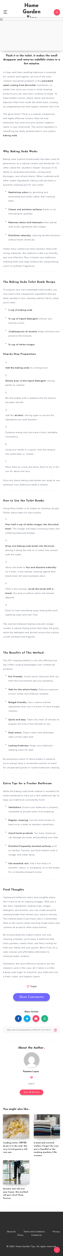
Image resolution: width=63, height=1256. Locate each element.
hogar (34, 986)
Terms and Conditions (34, 1231)
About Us (11, 1231)
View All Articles (32, 1092)
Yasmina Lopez (31, 1071)
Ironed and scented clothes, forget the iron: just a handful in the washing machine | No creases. (46, 1149)
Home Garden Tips (32, 12)
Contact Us (36, 1235)
